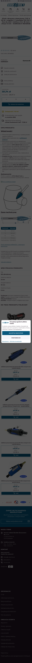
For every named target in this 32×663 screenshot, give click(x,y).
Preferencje (16, 337)
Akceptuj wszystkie (16, 333)
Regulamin (5, 341)
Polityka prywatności (16, 341)
